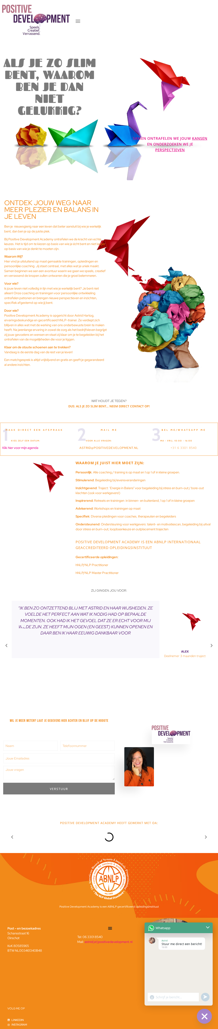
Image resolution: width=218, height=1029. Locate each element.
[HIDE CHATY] (204, 1016)
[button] (78, 21)
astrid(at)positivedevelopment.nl (108, 942)
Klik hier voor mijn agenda (20, 448)
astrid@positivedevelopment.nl (109, 448)
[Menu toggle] (110, 928)
